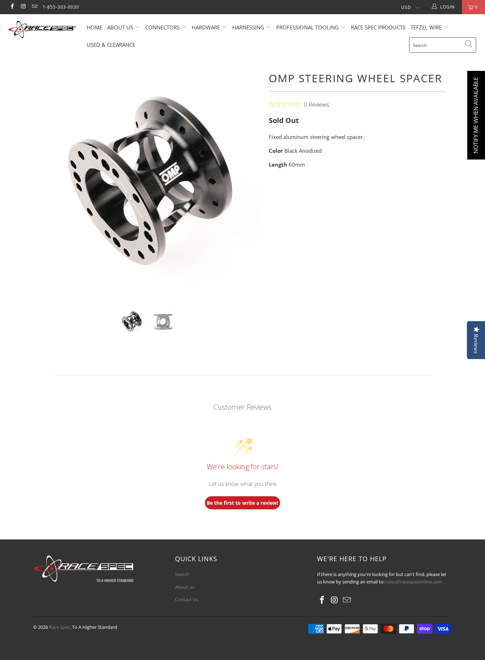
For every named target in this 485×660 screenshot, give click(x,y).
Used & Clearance (111, 44)
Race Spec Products (378, 27)
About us (121, 27)
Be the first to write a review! (242, 502)
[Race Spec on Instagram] (23, 7)
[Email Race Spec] (34, 7)
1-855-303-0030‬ (61, 7)
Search (182, 574)
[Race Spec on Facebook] (12, 7)
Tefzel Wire (426, 27)
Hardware (206, 27)
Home (94, 27)
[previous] (45, 183)
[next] (249, 183)
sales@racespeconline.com (414, 581)
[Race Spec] (42, 30)
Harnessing (248, 27)
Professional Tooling (308, 27)
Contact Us (186, 599)
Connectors (162, 27)
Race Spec (59, 627)
